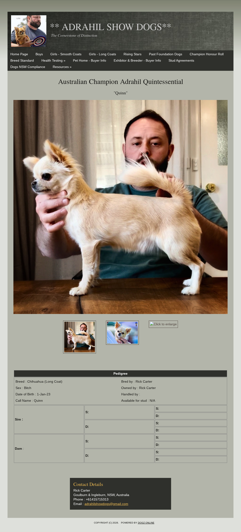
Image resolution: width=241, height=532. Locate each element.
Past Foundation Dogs (165, 54)
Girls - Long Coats (102, 54)
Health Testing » (53, 60)
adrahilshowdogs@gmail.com (106, 504)
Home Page (19, 54)
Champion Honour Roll (207, 54)
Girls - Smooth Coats (65, 54)
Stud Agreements (181, 60)
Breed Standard (22, 60)
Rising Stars (132, 54)
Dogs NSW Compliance (27, 67)
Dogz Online (146, 522)
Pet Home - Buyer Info (89, 60)
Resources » (62, 67)
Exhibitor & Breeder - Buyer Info (137, 60)
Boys (39, 54)
